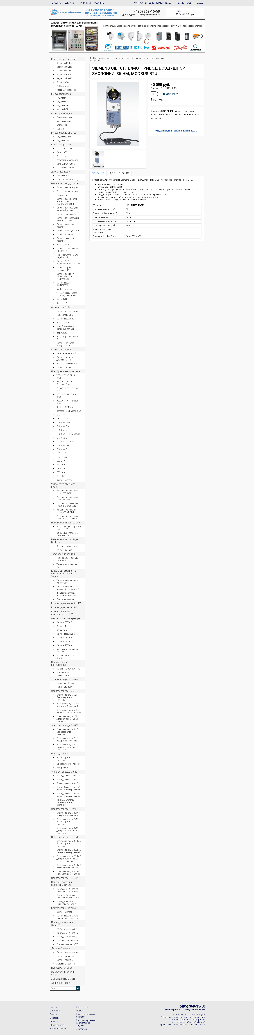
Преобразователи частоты (66, 371)
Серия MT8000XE (64, 641)
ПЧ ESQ (60, 476)
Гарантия (54, 1021)
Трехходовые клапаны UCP (67, 565)
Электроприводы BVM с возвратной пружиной (68, 814)
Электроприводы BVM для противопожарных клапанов (67, 830)
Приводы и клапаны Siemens (62, 923)
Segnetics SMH (63, 70)
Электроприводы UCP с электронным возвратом (68, 711)
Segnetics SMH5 (64, 67)
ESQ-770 (60, 468)
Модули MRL (62, 109)
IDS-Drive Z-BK (63, 422)
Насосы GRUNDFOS (62, 967)
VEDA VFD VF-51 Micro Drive (67, 376)
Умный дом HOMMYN (63, 978)
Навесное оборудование (65, 183)
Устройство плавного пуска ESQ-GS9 (67, 498)
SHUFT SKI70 (62, 418)
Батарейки (61, 125)
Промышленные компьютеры (60, 663)
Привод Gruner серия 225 (68, 775)
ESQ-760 (60, 464)
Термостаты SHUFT (65, 315)
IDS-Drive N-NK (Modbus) (68, 434)
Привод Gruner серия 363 (68, 783)
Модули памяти (63, 121)
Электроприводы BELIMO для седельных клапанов (68, 872)
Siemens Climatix (64, 912)
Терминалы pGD (64, 687)
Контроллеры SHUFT (66, 318)
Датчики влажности (66, 214)
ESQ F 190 (61, 453)
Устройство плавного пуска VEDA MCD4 (67, 511)
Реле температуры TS (67, 353)
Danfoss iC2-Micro (65, 407)
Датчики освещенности (67, 230)
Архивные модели (61, 982)
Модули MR (61, 98)
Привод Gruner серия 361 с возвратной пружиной (68, 794)
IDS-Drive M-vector (65, 441)
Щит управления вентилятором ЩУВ (62, 613)
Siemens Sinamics (65, 480)
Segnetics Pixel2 (64, 78)
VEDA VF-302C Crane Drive (66, 395)
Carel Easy (61, 156)
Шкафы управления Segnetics (85, 1015)
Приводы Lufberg (60, 753)
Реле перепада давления (68, 191)
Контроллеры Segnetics (64, 59)
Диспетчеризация (161, 2)
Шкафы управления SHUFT (66, 603)
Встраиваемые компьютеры (63, 673)
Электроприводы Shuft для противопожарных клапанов (67, 747)
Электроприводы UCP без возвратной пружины (67, 697)
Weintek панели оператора (65, 618)
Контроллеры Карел (66, 167)
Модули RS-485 (63, 136)
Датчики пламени (64, 960)
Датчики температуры (67, 187)
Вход (200, 2)
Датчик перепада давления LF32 (64, 358)
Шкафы (69, 2)
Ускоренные (62, 767)
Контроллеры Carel (61, 144)
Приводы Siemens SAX (67, 929)
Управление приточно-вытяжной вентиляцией (67, 587)
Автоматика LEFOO (61, 349)
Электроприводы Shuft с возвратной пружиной (68, 739)
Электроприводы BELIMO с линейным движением (68, 866)
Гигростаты (61, 333)
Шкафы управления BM (64, 607)
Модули (79, 1010)
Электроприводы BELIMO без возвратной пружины (68, 843)
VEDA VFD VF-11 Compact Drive (64, 382)
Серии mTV (61, 630)
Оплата (53, 1014)
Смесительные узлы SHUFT (62, 973)
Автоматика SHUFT (62, 307)
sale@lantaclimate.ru (149, 14)
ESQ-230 (60, 461)
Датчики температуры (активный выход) (67, 209)
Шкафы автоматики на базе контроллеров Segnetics (63, 573)
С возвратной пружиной (68, 764)
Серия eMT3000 (64, 645)
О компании (55, 1010)
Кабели (60, 129)
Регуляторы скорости (67, 160)
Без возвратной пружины (64, 758)
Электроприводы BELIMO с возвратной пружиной (68, 851)
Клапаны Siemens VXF (67, 944)
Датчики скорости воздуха (65, 239)
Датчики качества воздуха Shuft (65, 344)
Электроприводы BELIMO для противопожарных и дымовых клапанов (68, 859)
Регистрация (185, 2)
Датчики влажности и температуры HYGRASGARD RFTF (66, 201)
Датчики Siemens (60, 948)
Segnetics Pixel (63, 74)
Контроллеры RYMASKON (63, 284)
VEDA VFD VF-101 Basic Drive (67, 389)
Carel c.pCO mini (64, 148)
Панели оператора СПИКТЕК (65, 656)
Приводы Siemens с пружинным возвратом (67, 896)
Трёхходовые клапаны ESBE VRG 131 (67, 559)
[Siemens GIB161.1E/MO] (98, 159)
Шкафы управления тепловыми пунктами (66, 594)
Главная (56, 2)
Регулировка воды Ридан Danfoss (65, 541)
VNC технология (64, 86)
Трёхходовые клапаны (63, 554)
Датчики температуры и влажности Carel (67, 219)
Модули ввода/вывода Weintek (67, 650)
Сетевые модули (64, 117)
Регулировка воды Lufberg (66, 522)
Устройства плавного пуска (63, 485)
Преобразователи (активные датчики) (65, 327)
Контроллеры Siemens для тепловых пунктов (67, 917)
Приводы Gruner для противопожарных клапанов (66, 802)
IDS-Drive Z (61, 449)
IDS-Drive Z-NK (63, 426)
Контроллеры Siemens (63, 908)
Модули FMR (62, 105)
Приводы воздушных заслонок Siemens (63, 883)
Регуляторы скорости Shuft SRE (67, 337)
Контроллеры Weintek (67, 634)
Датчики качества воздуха (65, 225)
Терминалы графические (65, 679)
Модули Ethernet (64, 140)
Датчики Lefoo (63, 367)
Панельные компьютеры (68, 669)
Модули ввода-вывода (63, 132)
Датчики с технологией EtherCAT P (67, 249)
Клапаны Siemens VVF (67, 940)
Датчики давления (65, 234)
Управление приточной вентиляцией (67, 581)
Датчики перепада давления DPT (65, 268)
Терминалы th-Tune (65, 683)
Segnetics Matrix (64, 63)
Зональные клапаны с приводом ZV (67, 534)
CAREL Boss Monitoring (67, 179)
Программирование (90, 2)
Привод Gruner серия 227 (68, 779)
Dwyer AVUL (62, 299)
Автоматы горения (65, 964)
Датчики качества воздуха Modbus (68, 294)
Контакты (140, 2)
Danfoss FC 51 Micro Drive (68, 411)
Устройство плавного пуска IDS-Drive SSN (67, 504)
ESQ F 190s (61, 457)
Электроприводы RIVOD (64, 878)
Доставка (55, 1018)
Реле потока (62, 244)
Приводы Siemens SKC (67, 933)
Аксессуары (82, 1029)
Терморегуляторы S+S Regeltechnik (67, 256)
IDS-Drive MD (62, 445)
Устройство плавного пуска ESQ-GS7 (67, 491)
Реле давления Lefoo (66, 363)
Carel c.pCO (61, 152)
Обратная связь (57, 1025)
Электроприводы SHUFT (64, 725)
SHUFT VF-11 (62, 415)
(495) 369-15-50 (147, 11)
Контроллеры (82, 1007)
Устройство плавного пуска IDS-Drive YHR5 (67, 517)
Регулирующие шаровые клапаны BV (68, 527)
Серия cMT (61, 626)
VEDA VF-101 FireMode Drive (67, 402)
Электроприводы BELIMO (65, 837)
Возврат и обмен (58, 1028)
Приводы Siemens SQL (67, 936)
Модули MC (61, 101)
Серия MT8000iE (64, 637)
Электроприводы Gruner (64, 771)
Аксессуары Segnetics (63, 113)
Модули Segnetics (61, 93)
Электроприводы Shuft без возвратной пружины (67, 732)
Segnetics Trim (63, 82)
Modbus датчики (64, 289)
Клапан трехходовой (66, 546)
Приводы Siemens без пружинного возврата (67, 890)
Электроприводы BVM (63, 808)
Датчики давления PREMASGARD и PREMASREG (65, 276)
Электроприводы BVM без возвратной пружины (67, 821)
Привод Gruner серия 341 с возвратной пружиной (68, 788)
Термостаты (62, 195)
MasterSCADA (63, 175)
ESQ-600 (60, 472)
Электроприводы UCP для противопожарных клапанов (67, 719)
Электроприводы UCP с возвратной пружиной (67, 704)
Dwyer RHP (61, 303)
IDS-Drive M (61, 438)
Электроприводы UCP (63, 690)
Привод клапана (64, 550)
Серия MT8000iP (64, 622)
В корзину (170, 94)
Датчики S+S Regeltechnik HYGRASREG (68, 262)
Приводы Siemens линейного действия (66, 902)
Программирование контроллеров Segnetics (86, 1023)
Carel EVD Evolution (65, 164)
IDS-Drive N (61, 430)
